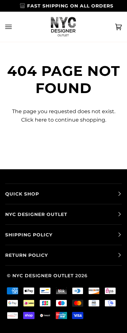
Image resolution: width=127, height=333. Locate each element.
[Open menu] (15, 27)
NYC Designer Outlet (43, 275)
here (41, 120)
